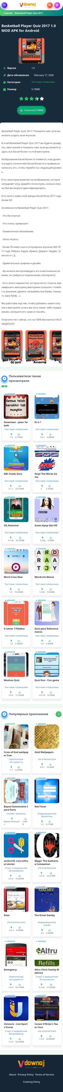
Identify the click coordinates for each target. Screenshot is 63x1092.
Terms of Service (44, 1074)
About (12, 1074)
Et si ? (38, 422)
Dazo (7, 915)
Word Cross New (13, 577)
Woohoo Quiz (11, 680)
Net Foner (40, 806)
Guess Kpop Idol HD (46, 525)
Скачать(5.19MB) (33, 110)
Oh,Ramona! (11, 525)
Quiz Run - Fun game (47, 680)
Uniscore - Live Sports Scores (16, 1025)
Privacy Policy (26, 1074)
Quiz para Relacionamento (46, 630)
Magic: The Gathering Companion (46, 862)
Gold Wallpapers (44, 752)
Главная (8, 13)
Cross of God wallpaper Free (16, 753)
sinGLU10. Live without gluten (16, 862)
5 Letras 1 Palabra (14, 628)
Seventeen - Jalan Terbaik (16, 423)
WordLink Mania (44, 577)
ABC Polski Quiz (13, 473)
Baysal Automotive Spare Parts (16, 808)
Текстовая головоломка (43, 82)
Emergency (10, 969)
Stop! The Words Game (46, 475)
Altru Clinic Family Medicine (47, 971)
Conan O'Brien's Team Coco (46, 1025)
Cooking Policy (31, 1081)
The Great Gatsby (45, 915)
